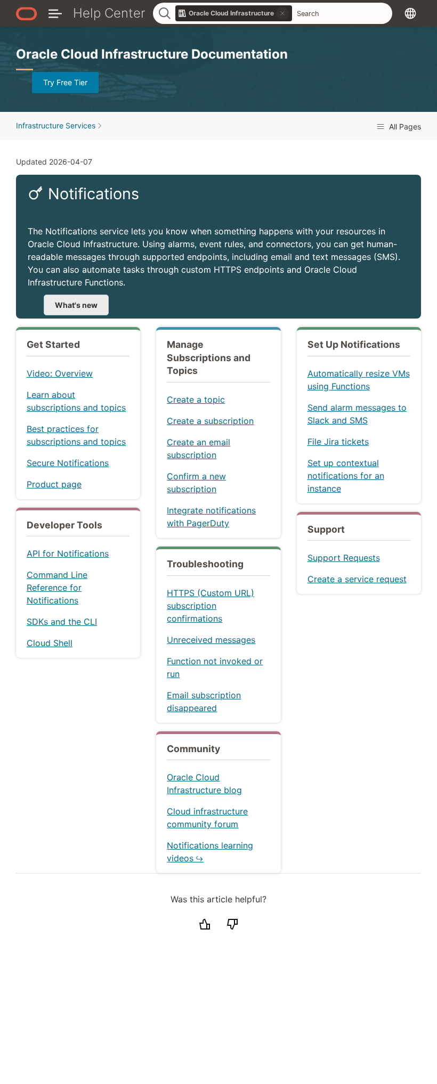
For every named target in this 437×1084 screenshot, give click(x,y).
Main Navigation (55, 13)
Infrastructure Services (55, 125)
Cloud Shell (49, 643)
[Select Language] (410, 13)
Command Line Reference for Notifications (57, 587)
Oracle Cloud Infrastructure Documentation (152, 54)
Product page (54, 484)
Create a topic (196, 399)
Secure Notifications (68, 463)
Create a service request (357, 579)
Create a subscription (210, 420)
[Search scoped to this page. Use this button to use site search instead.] (282, 13)
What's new (76, 304)
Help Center (109, 13)
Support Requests (343, 557)
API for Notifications (68, 553)
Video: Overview (60, 373)
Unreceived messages (211, 639)
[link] (234, 13)
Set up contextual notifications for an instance (345, 476)
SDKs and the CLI (62, 621)
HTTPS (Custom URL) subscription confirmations (210, 606)
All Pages (404, 126)
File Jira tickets (338, 441)
